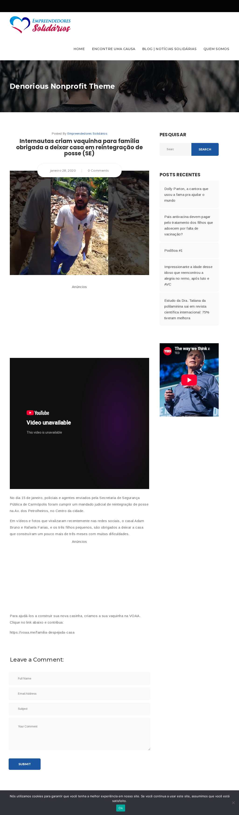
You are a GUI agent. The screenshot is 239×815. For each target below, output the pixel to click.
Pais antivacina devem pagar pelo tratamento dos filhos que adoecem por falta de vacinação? (188, 225)
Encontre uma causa (113, 49)
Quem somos (216, 49)
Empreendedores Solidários (87, 133)
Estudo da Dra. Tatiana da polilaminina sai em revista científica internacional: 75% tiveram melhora (187, 309)
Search (205, 149)
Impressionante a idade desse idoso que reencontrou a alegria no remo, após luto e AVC (188, 275)
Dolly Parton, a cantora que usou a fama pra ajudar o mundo (186, 194)
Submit (24, 764)
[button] (119, 36)
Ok (121, 808)
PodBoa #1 (173, 250)
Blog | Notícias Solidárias (169, 49)
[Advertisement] (79, 321)
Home (79, 49)
